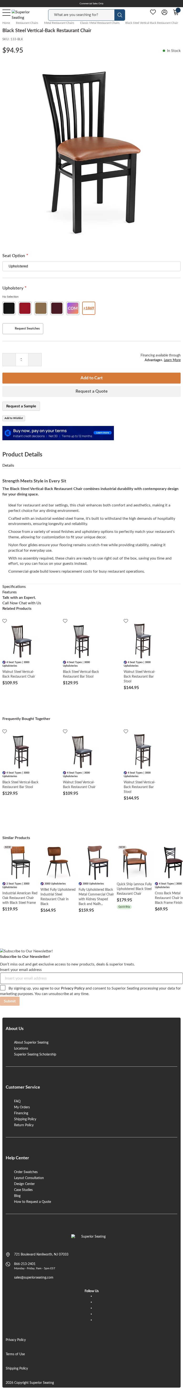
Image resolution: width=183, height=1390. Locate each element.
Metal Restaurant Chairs (59, 22)
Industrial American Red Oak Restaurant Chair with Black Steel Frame (19, 898)
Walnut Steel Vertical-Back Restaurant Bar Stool (139, 676)
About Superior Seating (31, 1042)
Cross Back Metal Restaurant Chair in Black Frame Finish (169, 898)
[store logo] (91, 1239)
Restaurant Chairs (27, 22)
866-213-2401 (25, 1264)
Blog (17, 1196)
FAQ (17, 1101)
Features (9, 592)
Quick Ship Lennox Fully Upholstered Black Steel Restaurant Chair (134, 889)
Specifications (14, 587)
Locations (21, 1048)
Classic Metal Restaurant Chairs (99, 22)
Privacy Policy (73, 988)
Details (8, 465)
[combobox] (81, 15)
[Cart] (176, 12)
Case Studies (23, 1190)
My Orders (22, 1107)
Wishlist (153, 12)
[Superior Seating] (25, 15)
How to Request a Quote (32, 1202)
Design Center (24, 1184)
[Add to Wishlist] (4, 621)
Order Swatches (26, 1172)
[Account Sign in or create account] (164, 12)
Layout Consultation (29, 1178)
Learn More (172, 360)
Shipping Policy (25, 1119)
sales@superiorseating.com (33, 1277)
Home (6, 22)
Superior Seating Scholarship (35, 1054)
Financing (21, 1113)
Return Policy (24, 1125)
